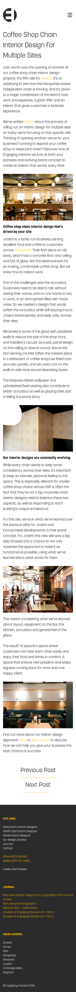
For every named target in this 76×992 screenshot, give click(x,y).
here (22, 740)
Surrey (7, 947)
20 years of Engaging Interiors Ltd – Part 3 (28, 912)
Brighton (8, 972)
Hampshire (23, 250)
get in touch (40, 740)
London (7, 964)
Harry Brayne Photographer (19, 903)
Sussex (7, 942)
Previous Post (38, 770)
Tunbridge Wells (12, 968)
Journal (8, 844)
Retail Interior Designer (17, 835)
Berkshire (8, 959)
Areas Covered (12, 934)
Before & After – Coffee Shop (20, 908)
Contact (8, 848)
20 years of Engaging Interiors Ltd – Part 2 (28, 916)
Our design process (14, 839)
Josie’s (46, 79)
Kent (6, 951)
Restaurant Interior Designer (20, 827)
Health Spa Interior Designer (20, 831)
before (29, 122)
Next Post (38, 785)
